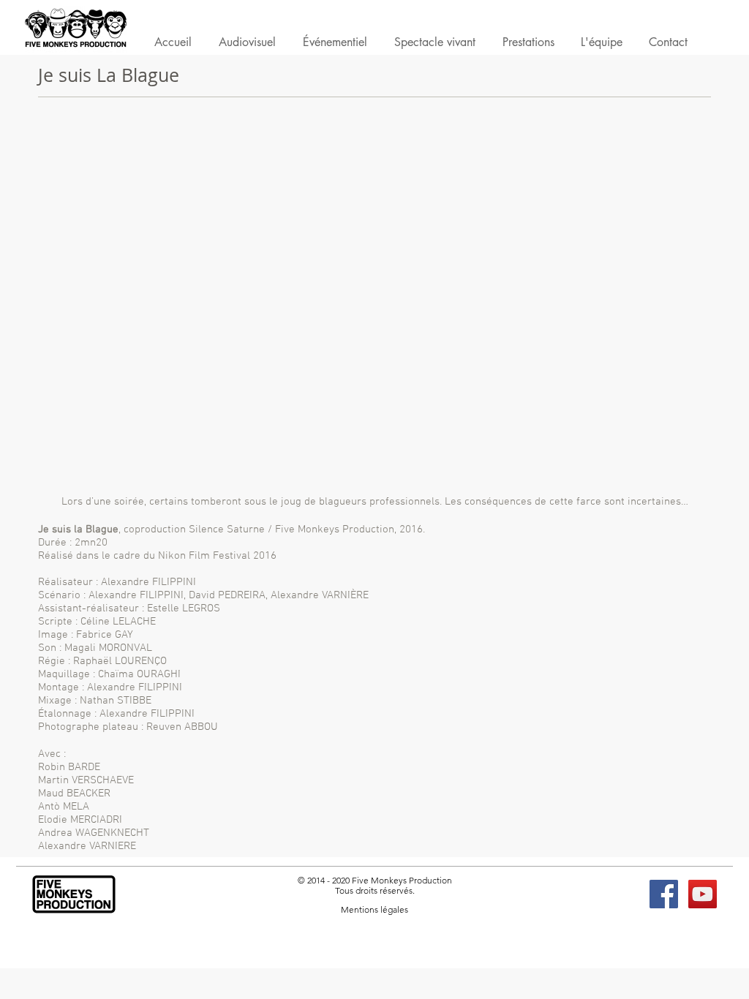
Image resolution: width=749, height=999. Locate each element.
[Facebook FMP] (664, 894)
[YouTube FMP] (702, 894)
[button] (528, 44)
